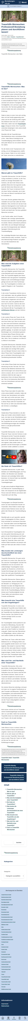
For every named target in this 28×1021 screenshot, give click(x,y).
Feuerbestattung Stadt (6, 932)
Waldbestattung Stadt (6, 989)
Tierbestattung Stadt (5, 969)
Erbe (20, 1019)
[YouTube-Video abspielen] (14, 457)
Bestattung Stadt (5, 912)
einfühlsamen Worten (8, 310)
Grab (2, 944)
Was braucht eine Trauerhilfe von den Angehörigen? (13, 817)
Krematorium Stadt (5, 954)
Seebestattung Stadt (5, 961)
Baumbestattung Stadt (6, 899)
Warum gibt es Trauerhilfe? (11, 794)
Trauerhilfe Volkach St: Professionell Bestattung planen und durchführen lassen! (14, 777)
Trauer (2, 974)
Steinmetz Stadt (4, 964)
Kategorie (13, 36)
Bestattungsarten (5, 914)
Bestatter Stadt (4, 907)
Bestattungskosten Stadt (6, 919)
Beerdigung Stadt (5, 902)
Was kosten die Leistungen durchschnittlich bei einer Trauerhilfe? (15, 809)
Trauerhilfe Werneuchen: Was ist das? (14, 790)
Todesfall (3, 971)
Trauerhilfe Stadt (19, 36)
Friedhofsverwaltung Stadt (7, 939)
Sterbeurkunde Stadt (6, 966)
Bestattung (14, 1019)
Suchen (18, 842)
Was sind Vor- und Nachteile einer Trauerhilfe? (12, 823)
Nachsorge (3, 959)
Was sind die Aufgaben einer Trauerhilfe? (14, 799)
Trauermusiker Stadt (5, 981)
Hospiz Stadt (4, 949)
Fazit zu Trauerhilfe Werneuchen (13, 828)
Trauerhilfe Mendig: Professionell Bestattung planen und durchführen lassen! (14, 768)
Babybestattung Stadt (6, 897)
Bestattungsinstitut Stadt (6, 917)
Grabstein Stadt (4, 947)
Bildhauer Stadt (4, 924)
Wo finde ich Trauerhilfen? (11, 803)
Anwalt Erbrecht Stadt (6, 894)
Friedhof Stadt (4, 934)
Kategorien (7, 871)
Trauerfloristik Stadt (5, 976)
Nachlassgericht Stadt (6, 957)
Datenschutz (5, 1006)
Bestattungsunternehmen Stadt (8, 922)
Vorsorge (8, 1019)
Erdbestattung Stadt (5, 929)
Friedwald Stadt (4, 942)
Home (3, 1019)
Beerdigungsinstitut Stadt (7, 904)
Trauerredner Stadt (5, 984)
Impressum (4, 1004)
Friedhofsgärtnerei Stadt (6, 937)
